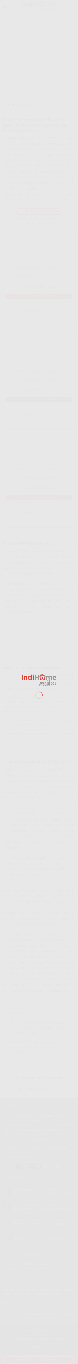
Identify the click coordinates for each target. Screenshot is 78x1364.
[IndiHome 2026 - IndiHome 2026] (39, 679)
